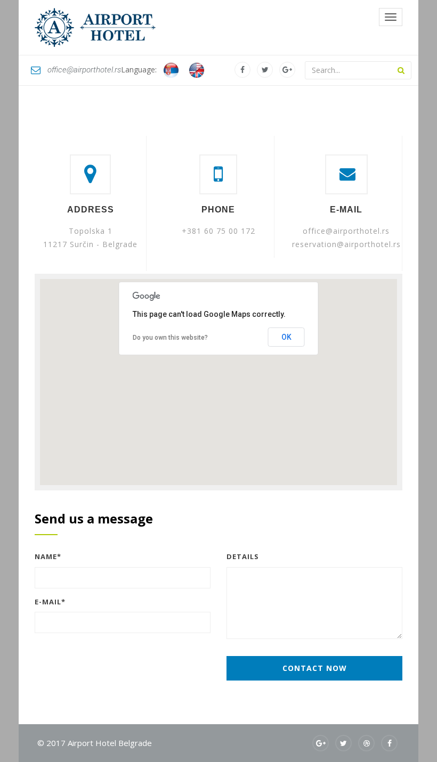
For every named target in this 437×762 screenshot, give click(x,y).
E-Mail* (50, 602)
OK (286, 337)
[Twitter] (265, 70)
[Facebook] (242, 70)
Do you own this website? (170, 337)
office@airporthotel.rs (84, 70)
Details (242, 556)
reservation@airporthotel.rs (346, 244)
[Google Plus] (287, 70)
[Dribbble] (366, 743)
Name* (48, 556)
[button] (218, 376)
